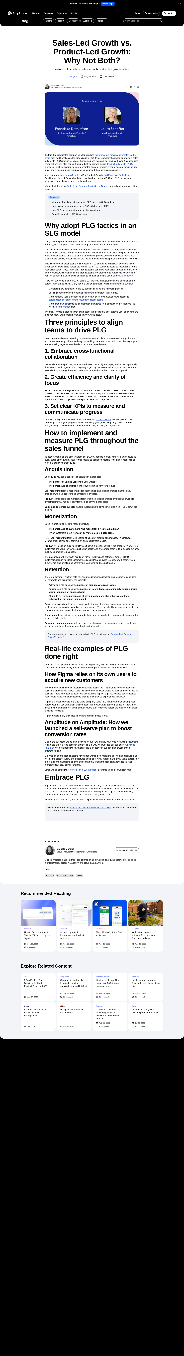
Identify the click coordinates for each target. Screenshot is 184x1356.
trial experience (125, 275)
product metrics (103, 419)
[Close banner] (180, 4)
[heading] (85, 3)
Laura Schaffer (72, 175)
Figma (108, 687)
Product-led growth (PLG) (120, 164)
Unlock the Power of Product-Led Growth (87, 186)
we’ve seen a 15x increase (83, 770)
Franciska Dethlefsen (118, 175)
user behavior (63, 307)
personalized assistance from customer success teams (76, 300)
